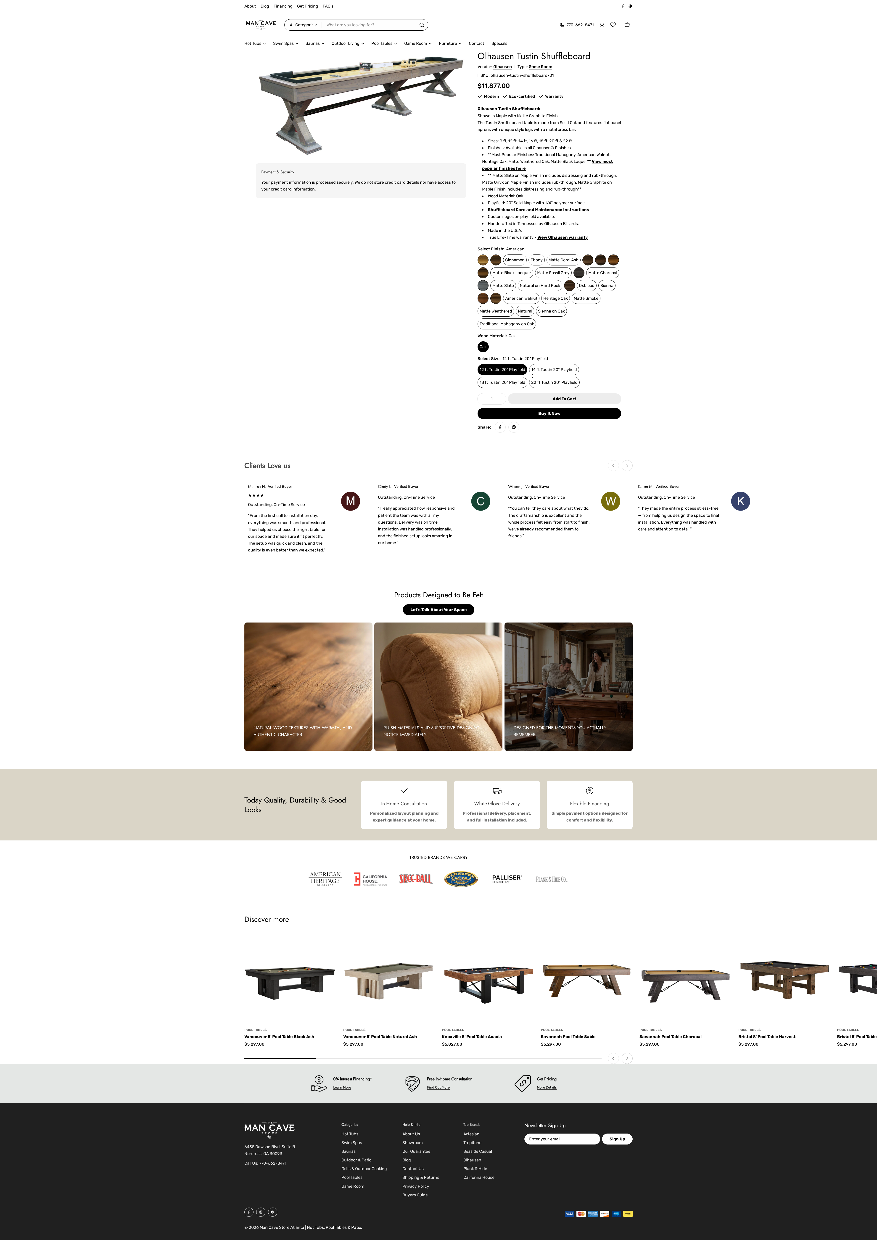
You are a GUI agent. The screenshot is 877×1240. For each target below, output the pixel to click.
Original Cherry (569, 285)
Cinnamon (515, 259)
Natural (525, 311)
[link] (325, 879)
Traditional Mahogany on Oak (507, 323)
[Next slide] (627, 465)
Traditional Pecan (495, 298)
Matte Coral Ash (564, 259)
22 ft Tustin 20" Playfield (554, 382)
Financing (283, 6)
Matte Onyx (483, 285)
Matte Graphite (578, 272)
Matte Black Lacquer (511, 272)
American (483, 259)
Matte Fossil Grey (553, 272)
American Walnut (521, 298)
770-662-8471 (272, 1163)
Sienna (606, 285)
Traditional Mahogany (483, 298)
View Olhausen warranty (562, 237)
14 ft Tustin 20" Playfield (554, 369)
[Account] (602, 25)
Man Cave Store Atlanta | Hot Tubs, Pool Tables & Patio (310, 1227)
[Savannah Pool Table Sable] (587, 977)
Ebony (537, 259)
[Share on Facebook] (500, 427)
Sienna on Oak (551, 311)
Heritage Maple (483, 272)
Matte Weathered (496, 311)
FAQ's (328, 6)
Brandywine (495, 259)
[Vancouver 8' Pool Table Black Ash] (290, 977)
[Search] (422, 25)
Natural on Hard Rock (540, 285)
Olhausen (502, 66)
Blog (265, 6)
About (250, 6)
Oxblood (586, 285)
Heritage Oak (555, 298)
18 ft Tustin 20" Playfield (502, 382)
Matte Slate (503, 285)
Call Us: (251, 1163)
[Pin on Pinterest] (513, 427)
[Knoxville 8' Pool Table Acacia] (488, 977)
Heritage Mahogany (613, 259)
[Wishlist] (613, 25)
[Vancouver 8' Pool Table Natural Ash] (389, 977)
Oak (483, 346)
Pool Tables (255, 1030)
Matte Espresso (587, 259)
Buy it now (549, 413)
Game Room (540, 66)
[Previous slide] (613, 465)
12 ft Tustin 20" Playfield (502, 369)
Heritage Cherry (600, 259)
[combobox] (356, 25)
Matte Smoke (586, 298)
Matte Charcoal (602, 272)
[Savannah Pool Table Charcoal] (685, 977)
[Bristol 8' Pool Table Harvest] (784, 977)
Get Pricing (307, 6)
